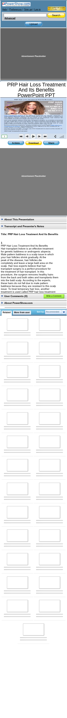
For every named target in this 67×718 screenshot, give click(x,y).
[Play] (33, 136)
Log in (37, 9)
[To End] (45, 136)
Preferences (15, 9)
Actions (16, 143)
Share (51, 143)
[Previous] (27, 136)
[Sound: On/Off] (56, 136)
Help (4, 9)
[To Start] (21, 136)
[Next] (39, 136)
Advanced (9, 18)
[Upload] (33, 24)
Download (34, 143)
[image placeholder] (17, 325)
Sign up (28, 9)
